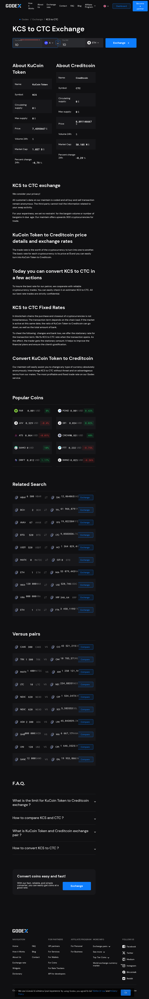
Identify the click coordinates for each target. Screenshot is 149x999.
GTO (59, 560)
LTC (57, 535)
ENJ (59, 759)
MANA (59, 734)
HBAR (23, 497)
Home (15, 946)
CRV (59, 697)
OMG (58, 659)
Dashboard (121, 6)
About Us (17, 957)
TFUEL (59, 510)
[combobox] (90, 5)
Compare (85, 647)
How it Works (19, 952)
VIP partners (54, 946)
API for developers (56, 974)
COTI (59, 647)
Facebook (131, 947)
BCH (22, 510)
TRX (22, 659)
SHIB (22, 734)
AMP (59, 672)
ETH (22, 572)
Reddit (130, 978)
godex (25, 19)
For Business (77, 952)
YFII (58, 522)
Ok (125, 992)
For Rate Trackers (56, 968)
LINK (58, 722)
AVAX (23, 522)
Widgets (16, 968)
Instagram (131, 966)
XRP (58, 597)
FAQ (72, 6)
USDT (23, 547)
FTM (57, 610)
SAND (23, 759)
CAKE (23, 647)
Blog (79, 6)
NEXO (23, 697)
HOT (58, 547)
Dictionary (17, 974)
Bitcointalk (131, 972)
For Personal (76, 946)
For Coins (52, 963)
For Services (54, 952)
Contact (63, 6)
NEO (57, 684)
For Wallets (53, 957)
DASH (59, 497)
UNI (22, 747)
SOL (59, 709)
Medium (130, 959)
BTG (22, 535)
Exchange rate (19, 963)
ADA (22, 722)
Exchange (37, 19)
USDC (59, 585)
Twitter (130, 953)
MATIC (23, 560)
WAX (22, 585)
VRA (22, 597)
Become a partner (140, 6)
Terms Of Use (99, 991)
